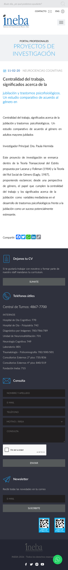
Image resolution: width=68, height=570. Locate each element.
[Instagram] (36, 564)
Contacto (40, 11)
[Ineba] (14, 25)
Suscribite (34, 508)
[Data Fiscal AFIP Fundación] (59, 525)
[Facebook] (25, 564)
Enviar (34, 463)
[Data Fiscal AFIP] (43, 525)
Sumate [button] (34, 282)
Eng (57, 11)
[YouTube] (42, 564)
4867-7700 (38, 307)
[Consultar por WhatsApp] (57, 559)
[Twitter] (31, 564)
